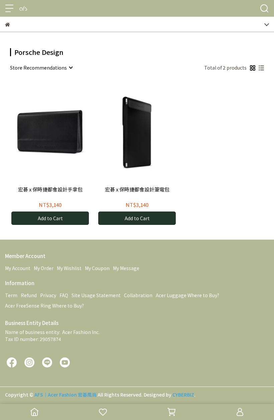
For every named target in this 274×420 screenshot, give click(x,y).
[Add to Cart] (59, 132)
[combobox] (41, 68)
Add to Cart (50, 218)
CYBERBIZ (183, 394)
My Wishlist (69, 268)
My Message (126, 268)
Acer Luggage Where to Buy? (187, 295)
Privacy (48, 295)
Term (11, 295)
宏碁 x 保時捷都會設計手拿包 (50, 189)
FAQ (63, 295)
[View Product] (40, 132)
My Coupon (97, 268)
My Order (43, 268)
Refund (29, 295)
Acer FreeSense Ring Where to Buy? (44, 305)
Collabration (138, 295)
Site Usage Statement (96, 295)
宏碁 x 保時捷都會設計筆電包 (137, 189)
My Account (17, 268)
